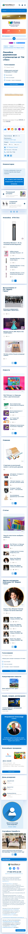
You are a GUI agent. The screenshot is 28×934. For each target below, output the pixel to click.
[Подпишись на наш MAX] (18, 868)
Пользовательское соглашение (10, 909)
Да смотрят (9, 75)
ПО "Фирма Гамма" (19, 47)
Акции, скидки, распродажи (13, 696)
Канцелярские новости (11, 676)
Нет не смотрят (10, 77)
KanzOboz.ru (5, 881)
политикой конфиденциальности (9, 914)
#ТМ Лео (11, 144)
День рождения (8, 777)
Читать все (11, 771)
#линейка (17, 144)
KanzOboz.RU (6, 859)
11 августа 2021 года (10, 139)
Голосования (9, 65)
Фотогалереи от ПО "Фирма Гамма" (9, 289)
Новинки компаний (16, 142)
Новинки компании (8, 47)
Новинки (7, 36)
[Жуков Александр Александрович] (12, 811)
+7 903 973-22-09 (14, 872)
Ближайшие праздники (11, 748)
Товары (11, 46)
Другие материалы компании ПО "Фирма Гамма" (12, 582)
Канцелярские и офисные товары (15, 865)
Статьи (6, 510)
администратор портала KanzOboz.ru (14, 873)
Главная (6, 46)
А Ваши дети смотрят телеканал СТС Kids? (11, 71)
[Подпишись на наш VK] (14, 868)
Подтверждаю (20, 930)
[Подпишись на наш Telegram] (10, 868)
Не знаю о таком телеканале (13, 80)
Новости (6, 370)
